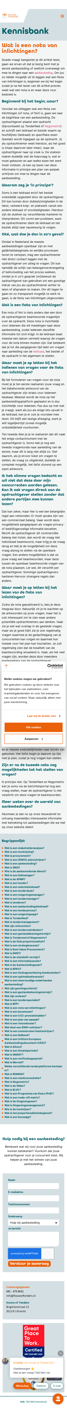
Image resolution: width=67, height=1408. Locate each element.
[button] (62, 16)
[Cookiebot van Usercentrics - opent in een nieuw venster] (48, 666)
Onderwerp (15, 1216)
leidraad (38, 351)
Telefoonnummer (19, 1204)
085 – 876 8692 (15, 1291)
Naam (11, 1180)
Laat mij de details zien (41, 715)
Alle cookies (33, 727)
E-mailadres (15, 1192)
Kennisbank (41, 1401)
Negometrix (53, 126)
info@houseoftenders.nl (21, 1295)
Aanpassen (31, 738)
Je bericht (14, 1228)
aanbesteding (43, 73)
